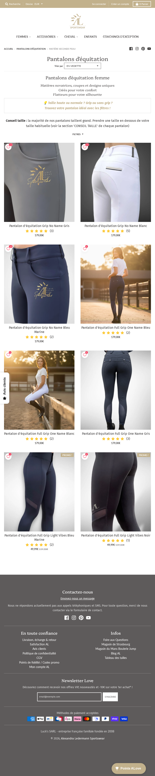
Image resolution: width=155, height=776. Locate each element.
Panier (143, 3)
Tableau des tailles (116, 657)
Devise (29, 3)
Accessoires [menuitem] (46, 36)
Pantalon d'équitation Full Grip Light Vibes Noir (115, 535)
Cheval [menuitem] (69, 36)
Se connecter (99, 3)
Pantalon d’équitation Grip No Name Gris (39, 226)
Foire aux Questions (115, 640)
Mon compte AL (39, 667)
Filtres (76, 134)
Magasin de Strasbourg (116, 644)
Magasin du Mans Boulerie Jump (115, 648)
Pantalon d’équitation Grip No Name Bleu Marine (39, 330)
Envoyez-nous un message (78, 598)
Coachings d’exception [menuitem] (121, 36)
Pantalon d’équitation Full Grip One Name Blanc (39, 434)
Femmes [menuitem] (22, 36)
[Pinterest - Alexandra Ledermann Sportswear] (143, 48)
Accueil (8, 48)
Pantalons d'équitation (31, 48)
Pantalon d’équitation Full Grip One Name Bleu (115, 328)
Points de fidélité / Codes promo (39, 662)
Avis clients (39, 648)
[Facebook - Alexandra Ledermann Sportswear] (131, 48)
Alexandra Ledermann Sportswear (83, 738)
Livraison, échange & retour (39, 640)
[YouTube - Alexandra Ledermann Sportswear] (149, 48)
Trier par (58, 66)
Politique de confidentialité (39, 653)
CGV (39, 657)
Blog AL (115, 653)
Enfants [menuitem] (90, 36)
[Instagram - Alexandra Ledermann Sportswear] (137, 48)
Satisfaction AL (39, 644)
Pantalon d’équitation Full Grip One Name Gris (116, 434)
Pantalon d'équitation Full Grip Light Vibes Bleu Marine (39, 537)
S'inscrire (110, 696)
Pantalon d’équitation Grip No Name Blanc (116, 226)
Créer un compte (120, 3)
